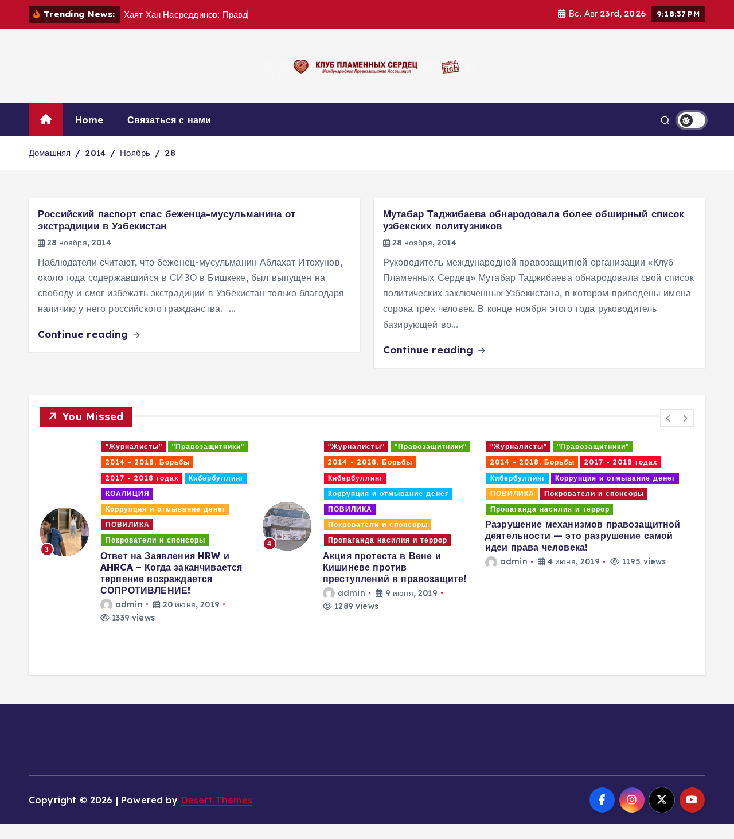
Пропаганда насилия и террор (387, 540)
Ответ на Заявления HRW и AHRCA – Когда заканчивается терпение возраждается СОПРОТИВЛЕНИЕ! (171, 573)
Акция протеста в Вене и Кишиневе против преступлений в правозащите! (394, 567)
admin (129, 604)
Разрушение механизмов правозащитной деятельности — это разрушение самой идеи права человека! (583, 535)
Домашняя (50, 152)
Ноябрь (135, 152)
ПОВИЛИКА (128, 524)
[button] (668, 418)
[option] (144, 531)
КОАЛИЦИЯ (128, 493)
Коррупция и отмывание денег (166, 509)
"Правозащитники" (208, 446)
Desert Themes (216, 800)
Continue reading (84, 334)
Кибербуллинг (216, 478)
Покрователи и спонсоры (155, 540)
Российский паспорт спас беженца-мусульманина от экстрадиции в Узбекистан (167, 220)
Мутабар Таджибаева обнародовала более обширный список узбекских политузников (533, 220)
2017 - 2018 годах (142, 478)
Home (89, 120)
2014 (95, 152)
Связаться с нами (169, 120)
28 (170, 152)
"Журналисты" (134, 446)
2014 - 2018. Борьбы (148, 462)
